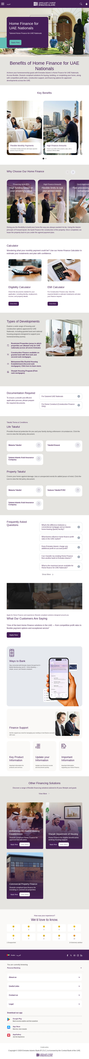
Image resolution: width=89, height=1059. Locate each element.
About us (12, 977)
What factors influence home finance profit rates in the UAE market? (58, 538)
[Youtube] (74, 955)
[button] (43, 158)
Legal (11, 1004)
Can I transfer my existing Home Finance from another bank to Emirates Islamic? (57, 557)
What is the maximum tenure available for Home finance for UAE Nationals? (57, 566)
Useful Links (14, 986)
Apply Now (15, 42)
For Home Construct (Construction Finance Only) (58, 405)
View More (44, 793)
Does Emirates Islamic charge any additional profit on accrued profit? (55, 547)
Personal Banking (13, 968)
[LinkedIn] (81, 955)
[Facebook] (67, 955)
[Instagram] (78, 955)
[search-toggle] (81, 4)
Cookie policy (44, 1047)
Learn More (25, 844)
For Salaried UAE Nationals (52, 396)
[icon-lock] (87, 3)
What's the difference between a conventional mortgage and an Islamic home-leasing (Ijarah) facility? (56, 527)
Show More (46, 574)
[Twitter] (71, 955)
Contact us (13, 995)
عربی (9, 4)
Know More (13, 304)
